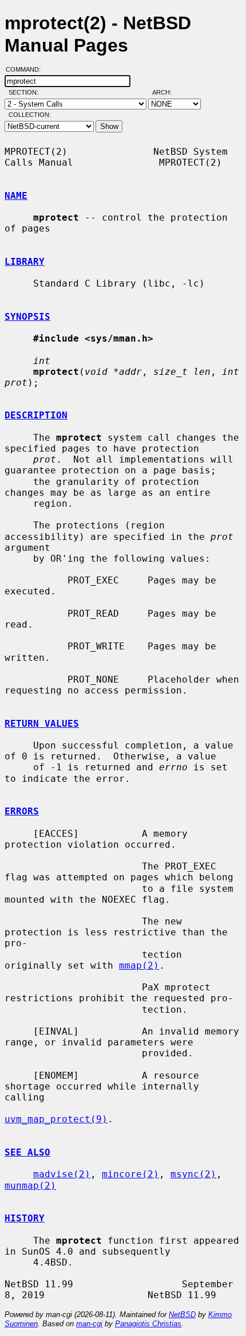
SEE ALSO (27, 1152)
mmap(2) (139, 965)
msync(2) (193, 1174)
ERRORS (22, 811)
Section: (26, 92)
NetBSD (182, 1314)
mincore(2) (130, 1174)
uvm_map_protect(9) (56, 1119)
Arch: (167, 92)
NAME (16, 195)
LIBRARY (25, 261)
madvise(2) (61, 1174)
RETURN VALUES (42, 723)
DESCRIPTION (36, 415)
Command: (26, 69)
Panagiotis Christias (148, 1323)
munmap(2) (30, 1185)
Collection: (30, 114)
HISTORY (25, 1218)
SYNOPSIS (27, 316)
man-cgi (89, 1323)
